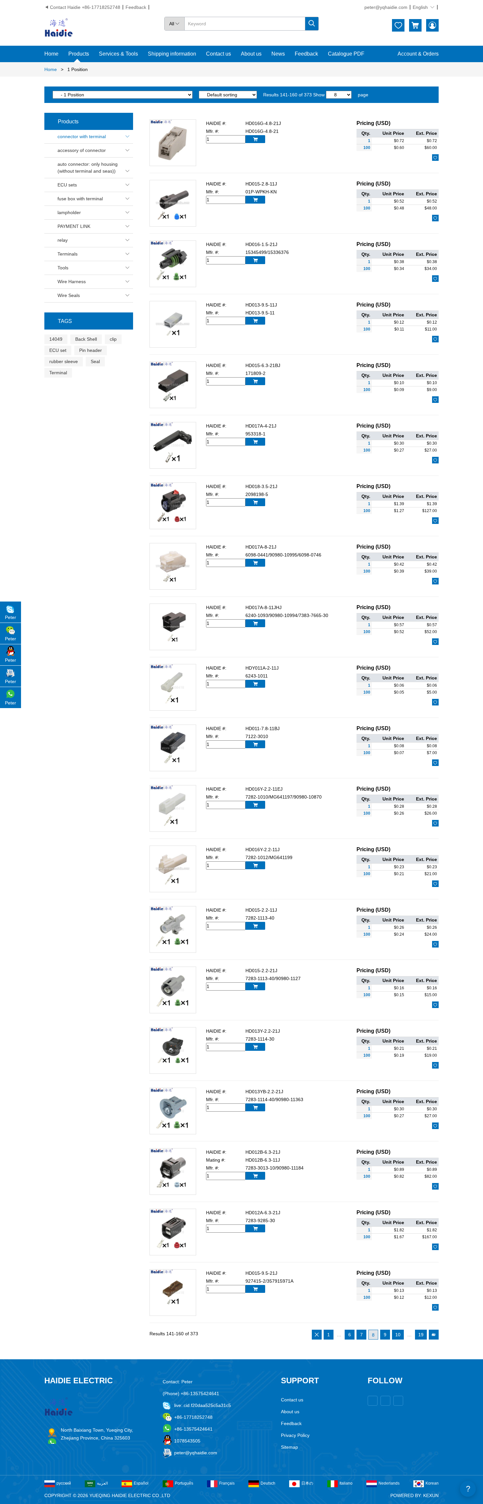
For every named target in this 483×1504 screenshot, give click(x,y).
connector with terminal (94, 136)
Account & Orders (418, 54)
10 (398, 1334)
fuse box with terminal (94, 198)
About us (251, 54)
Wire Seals (94, 295)
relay (94, 240)
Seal (95, 361)
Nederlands (389, 1483)
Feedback (136, 7)
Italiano (346, 1483)
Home (51, 54)
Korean (432, 1483)
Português (184, 1483)
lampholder (94, 212)
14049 (55, 339)
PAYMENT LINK (94, 226)
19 (421, 1334)
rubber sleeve (63, 361)
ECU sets (94, 184)
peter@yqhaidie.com (385, 7)
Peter (10, 617)
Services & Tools (118, 54)
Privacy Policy (295, 1435)
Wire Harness (94, 281)
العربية (102, 1483)
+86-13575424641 (193, 1429)
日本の (307, 1483)
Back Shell (86, 339)
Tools (94, 267)
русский (64, 1483)
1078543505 (187, 1440)
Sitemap (289, 1447)
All (174, 23)
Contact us (218, 54)
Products (78, 54)
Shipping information (172, 54)
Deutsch (268, 1483)
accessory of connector (94, 150)
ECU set (57, 350)
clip (113, 339)
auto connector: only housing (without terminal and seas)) (94, 167)
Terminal (58, 372)
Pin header (90, 350)
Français (227, 1483)
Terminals (94, 254)
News (278, 54)
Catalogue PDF (346, 54)
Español (141, 1483)
